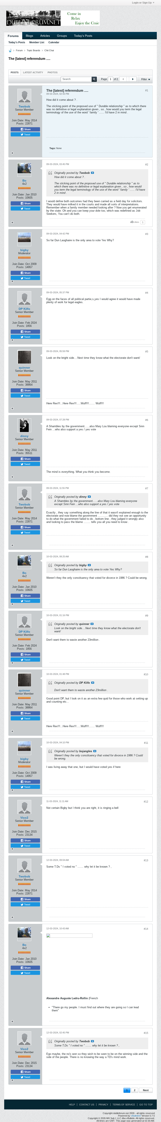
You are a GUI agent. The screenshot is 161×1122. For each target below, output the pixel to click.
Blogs (29, 35)
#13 (146, 860)
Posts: (20, 123)
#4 (146, 292)
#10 (146, 674)
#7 (146, 488)
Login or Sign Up (142, 2)
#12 (146, 801)
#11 (146, 742)
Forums (13, 36)
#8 (146, 556)
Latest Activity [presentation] (33, 72)
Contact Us (86, 1104)
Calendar (53, 42)
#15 (146, 1033)
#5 (146, 351)
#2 (146, 164)
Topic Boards (33, 50)
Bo (24, 180)
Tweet (26, 134)
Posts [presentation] (14, 72)
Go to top (146, 1104)
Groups (62, 35)
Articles (45, 35)
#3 (146, 234)
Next (146, 1090)
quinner (24, 367)
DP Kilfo (24, 308)
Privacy (103, 1104)
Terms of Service (124, 1104)
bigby (24, 250)
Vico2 (24, 817)
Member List (36, 42)
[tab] (14, 72)
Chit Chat (49, 50)
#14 (146, 928)
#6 (146, 420)
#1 (146, 90)
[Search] (94, 79)
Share (27, 129)
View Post (92, 173)
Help (72, 1104)
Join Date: (18, 120)
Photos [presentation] (52, 72)
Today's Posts (83, 35)
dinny (24, 436)
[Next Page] (132, 79)
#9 (146, 615)
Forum (19, 50)
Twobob (24, 106)
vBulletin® (136, 1115)
